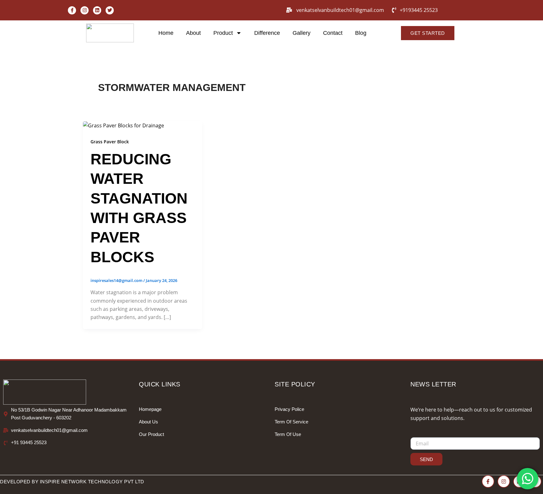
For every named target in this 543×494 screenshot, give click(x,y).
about (193, 33)
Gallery (301, 33)
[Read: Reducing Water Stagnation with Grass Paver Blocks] (123, 125)
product (223, 33)
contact (333, 33)
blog (360, 33)
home (165, 33)
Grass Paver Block (109, 142)
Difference (267, 33)
